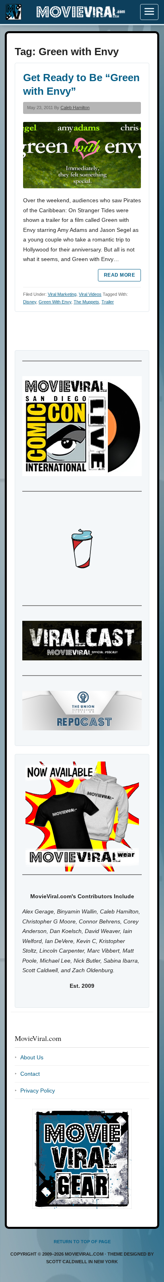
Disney (29, 301)
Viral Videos (90, 294)
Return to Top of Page (82, 1241)
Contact (30, 1074)
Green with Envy (55, 301)
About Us (31, 1057)
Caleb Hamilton (75, 107)
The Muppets (86, 301)
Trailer (108, 301)
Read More (119, 275)
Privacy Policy (37, 1090)
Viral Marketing (62, 294)
